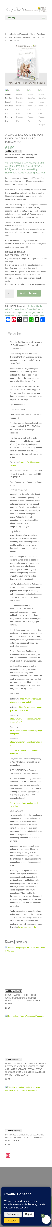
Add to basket (29, 293)
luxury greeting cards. (27, 927)
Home (7, 34)
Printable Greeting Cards (33, 315)
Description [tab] (14, 333)
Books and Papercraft (19, 34)
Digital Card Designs (26, 312)
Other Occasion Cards (15, 309)
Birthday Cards (35, 306)
